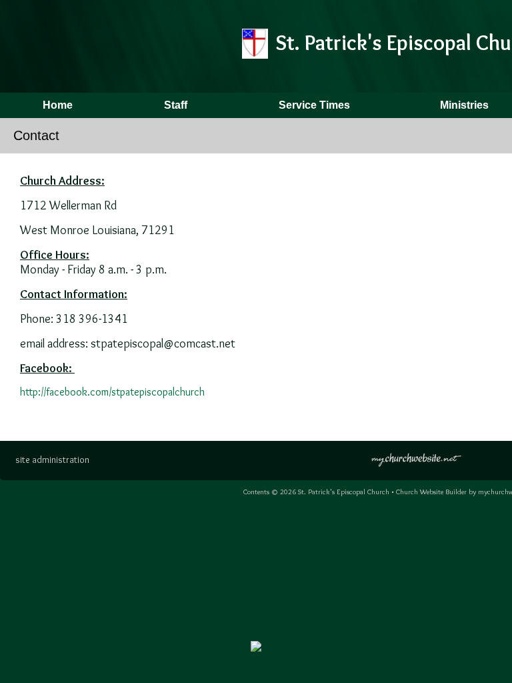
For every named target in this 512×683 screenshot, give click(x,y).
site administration (52, 460)
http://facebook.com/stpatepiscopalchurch (112, 392)
